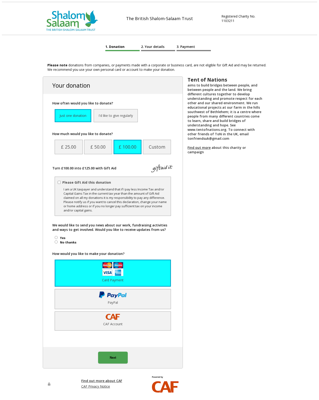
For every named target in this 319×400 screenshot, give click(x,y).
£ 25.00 (68, 147)
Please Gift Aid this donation (86, 182)
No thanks (68, 242)
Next (113, 357)
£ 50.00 (98, 147)
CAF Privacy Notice (95, 386)
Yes (62, 238)
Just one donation (73, 115)
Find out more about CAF (101, 381)
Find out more (199, 147)
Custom (157, 147)
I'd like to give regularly (116, 115)
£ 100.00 (127, 147)
